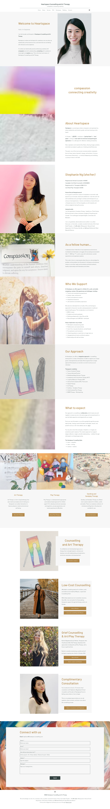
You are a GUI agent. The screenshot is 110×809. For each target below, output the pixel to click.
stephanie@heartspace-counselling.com (33, 736)
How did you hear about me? (27, 752)
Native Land (68, 802)
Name (21, 740)
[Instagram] (89, 10)
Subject (22, 758)
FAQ (89, 425)
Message (22, 763)
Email (21, 746)
